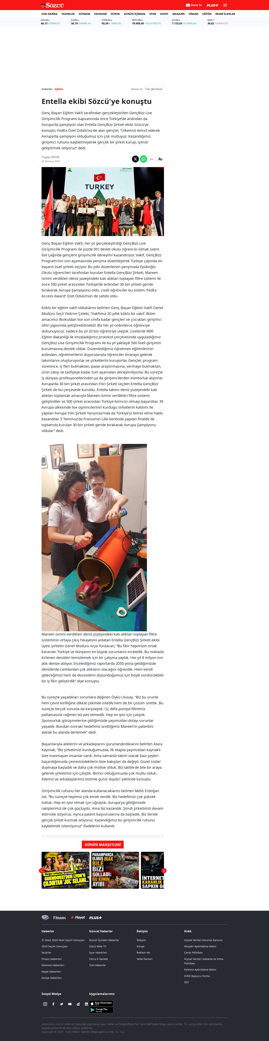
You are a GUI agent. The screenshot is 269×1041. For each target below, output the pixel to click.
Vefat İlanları (144, 959)
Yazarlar (46, 952)
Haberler (48, 931)
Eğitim (59, 89)
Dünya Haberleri (52, 978)
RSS (186, 982)
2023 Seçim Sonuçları (55, 946)
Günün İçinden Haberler (104, 940)
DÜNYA (115, 14)
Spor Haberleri (98, 952)
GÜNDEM (84, 14)
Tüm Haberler (97, 965)
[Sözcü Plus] (95, 917)
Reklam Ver (143, 952)
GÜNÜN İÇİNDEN (134, 14)
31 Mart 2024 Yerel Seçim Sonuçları (63, 940)
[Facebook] (53, 1004)
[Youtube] (70, 1004)
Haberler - (48, 89)
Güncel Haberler (101, 931)
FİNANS (193, 14)
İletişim (141, 940)
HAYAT (164, 14)
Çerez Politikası (193, 952)
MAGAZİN (178, 14)
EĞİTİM (206, 14)
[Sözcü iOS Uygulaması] (101, 1003)
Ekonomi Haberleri (53, 965)
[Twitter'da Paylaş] (135, 159)
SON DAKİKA (49, 14)
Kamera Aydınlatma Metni (200, 969)
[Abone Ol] (154, 88)
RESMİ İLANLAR (225, 14)
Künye (140, 946)
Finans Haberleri (52, 959)
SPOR (152, 14)
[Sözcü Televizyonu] (45, 917)
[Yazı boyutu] (160, 159)
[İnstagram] (45, 1004)
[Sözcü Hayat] (77, 917)
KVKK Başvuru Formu (197, 976)
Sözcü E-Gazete (98, 959)
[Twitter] (61, 1004)
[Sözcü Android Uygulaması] (101, 1010)
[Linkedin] (86, 1004)
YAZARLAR (68, 14)
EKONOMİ (100, 14)
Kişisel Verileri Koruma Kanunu (203, 940)
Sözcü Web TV (97, 946)
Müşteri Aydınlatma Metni (200, 946)
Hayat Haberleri (51, 971)
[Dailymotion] (78, 1004)
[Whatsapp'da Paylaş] (143, 159)
